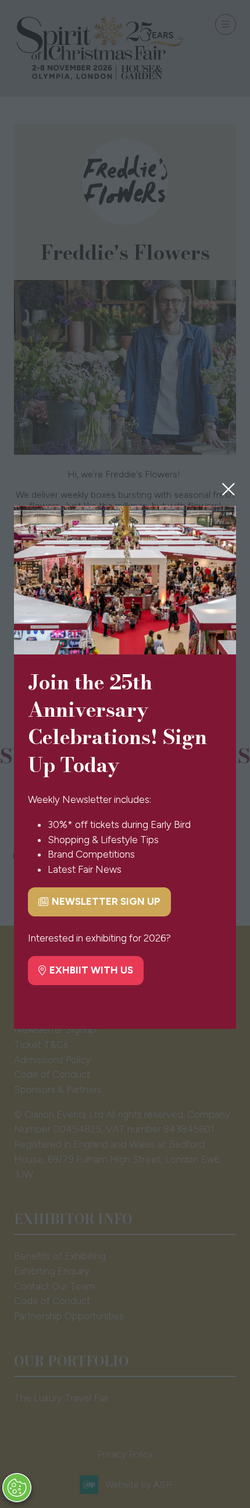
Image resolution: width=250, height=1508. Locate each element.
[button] (228, 489)
